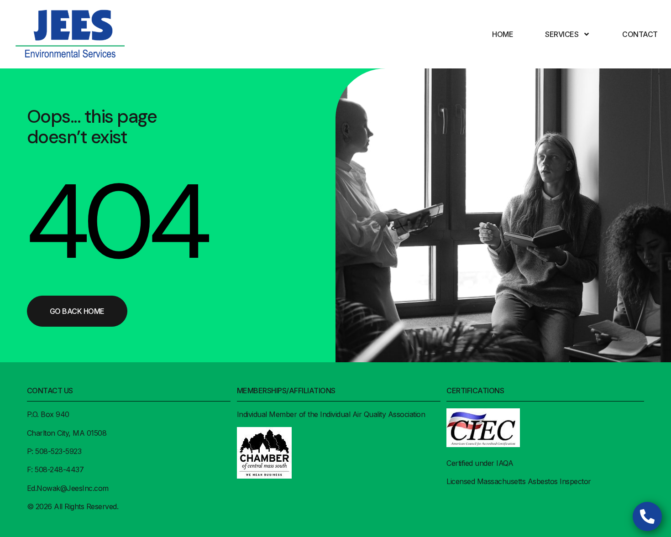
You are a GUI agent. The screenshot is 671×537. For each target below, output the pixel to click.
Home (502, 34)
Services (561, 34)
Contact (640, 34)
